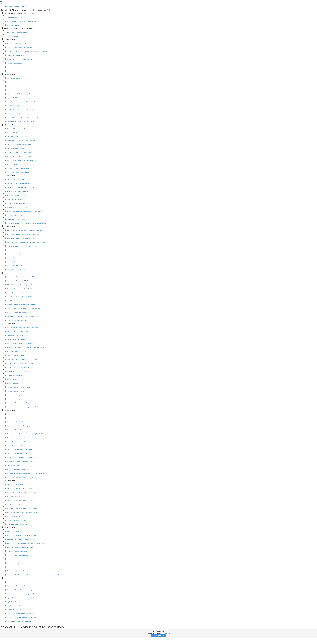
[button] (1, 1)
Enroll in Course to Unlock (158, 635)
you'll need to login (165, 633)
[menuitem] (1, 4)
